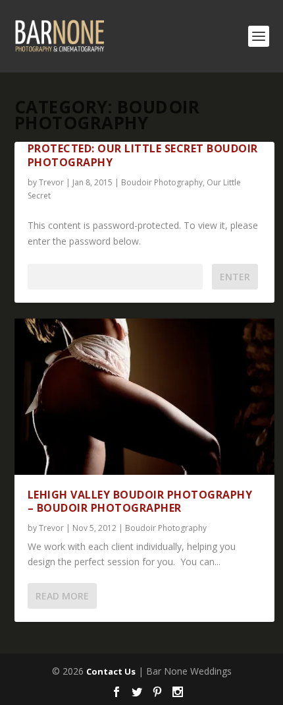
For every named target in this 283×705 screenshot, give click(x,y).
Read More (62, 596)
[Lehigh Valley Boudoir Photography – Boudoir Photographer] (144, 397)
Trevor (51, 182)
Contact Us (111, 671)
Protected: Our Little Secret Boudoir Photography (143, 155)
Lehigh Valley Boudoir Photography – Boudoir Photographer (140, 501)
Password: (50, 276)
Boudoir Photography (162, 182)
